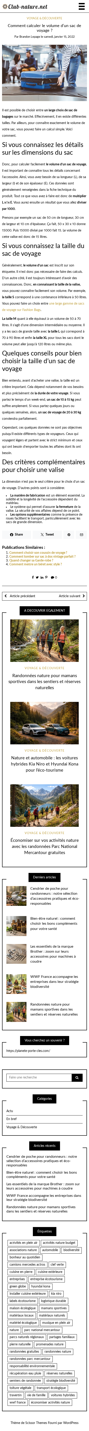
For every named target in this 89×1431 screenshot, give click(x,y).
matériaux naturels (52, 1315)
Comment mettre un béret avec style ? (35, 564)
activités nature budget (59, 1243)
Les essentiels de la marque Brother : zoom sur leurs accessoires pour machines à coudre (43, 1186)
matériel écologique (23, 1322)
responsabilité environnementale (32, 1366)
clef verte (57, 1264)
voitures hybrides (63, 1395)
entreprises (17, 1279)
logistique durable (53, 1301)
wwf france (18, 1402)
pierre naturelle (20, 1344)
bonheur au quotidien (25, 1257)
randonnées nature (57, 1351)
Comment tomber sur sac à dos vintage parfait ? (42, 556)
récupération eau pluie (25, 1373)
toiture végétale (20, 1388)
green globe (18, 1286)
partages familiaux (62, 1337)
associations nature (23, 1250)
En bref (11, 1119)
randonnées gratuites (24, 1351)
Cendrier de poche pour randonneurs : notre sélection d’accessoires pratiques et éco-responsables (41, 1161)
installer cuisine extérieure (28, 1293)
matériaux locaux (22, 1315)
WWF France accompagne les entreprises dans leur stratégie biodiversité (54, 982)
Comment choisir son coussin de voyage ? (38, 552)
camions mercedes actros (27, 1264)
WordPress (71, 1423)
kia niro (56, 1293)
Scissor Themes (36, 1423)
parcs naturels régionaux (27, 1337)
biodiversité (71, 1250)
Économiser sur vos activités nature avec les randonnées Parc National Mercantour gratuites (44, 846)
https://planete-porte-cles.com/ (28, 1051)
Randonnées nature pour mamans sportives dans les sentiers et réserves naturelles (44, 682)
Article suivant (69, 596)
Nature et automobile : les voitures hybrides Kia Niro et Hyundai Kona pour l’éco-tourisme (44, 764)
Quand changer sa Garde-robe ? (31, 560)
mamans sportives (54, 1308)
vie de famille (36, 1395)
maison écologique (23, 1308)
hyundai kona (40, 1286)
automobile (50, 1250)
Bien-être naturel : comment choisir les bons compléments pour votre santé (53, 923)
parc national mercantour (42, 1330)
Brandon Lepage (29, 36)
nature (14, 1330)
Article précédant (22, 596)
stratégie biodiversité (60, 1380)
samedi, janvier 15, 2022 (59, 36)
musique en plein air (56, 1322)
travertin (16, 1395)
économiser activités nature (50, 1402)
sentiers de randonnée (25, 1380)
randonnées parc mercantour (30, 1359)
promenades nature (49, 1344)
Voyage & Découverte (44, 18)
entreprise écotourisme (46, 1279)
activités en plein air (23, 1243)
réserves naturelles (59, 1373)
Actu (9, 1111)
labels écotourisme (23, 1301)
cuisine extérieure (50, 1272)
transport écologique (51, 1388)
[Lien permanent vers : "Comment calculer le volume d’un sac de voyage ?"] (44, 73)
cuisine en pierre (21, 1272)
